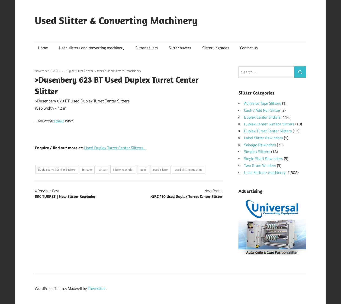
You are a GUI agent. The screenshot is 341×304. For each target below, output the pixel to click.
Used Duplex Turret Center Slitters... (115, 148)
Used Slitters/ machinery (124, 70)
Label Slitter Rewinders (263, 138)
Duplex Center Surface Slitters (269, 124)
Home (43, 48)
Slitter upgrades (215, 48)
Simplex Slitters (257, 152)
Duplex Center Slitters (262, 117)
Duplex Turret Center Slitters (84, 70)
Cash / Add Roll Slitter (262, 110)
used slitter (160, 169)
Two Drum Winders (260, 166)
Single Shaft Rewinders (263, 159)
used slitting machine (189, 169)
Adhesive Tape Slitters (262, 103)
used (143, 169)
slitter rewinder (123, 169)
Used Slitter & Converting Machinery (116, 20)
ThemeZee (97, 288)
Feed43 (59, 120)
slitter (102, 169)
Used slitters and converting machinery (91, 48)
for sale (87, 169)
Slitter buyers (180, 48)
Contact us (249, 48)
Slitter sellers (146, 48)
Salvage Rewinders (260, 145)
